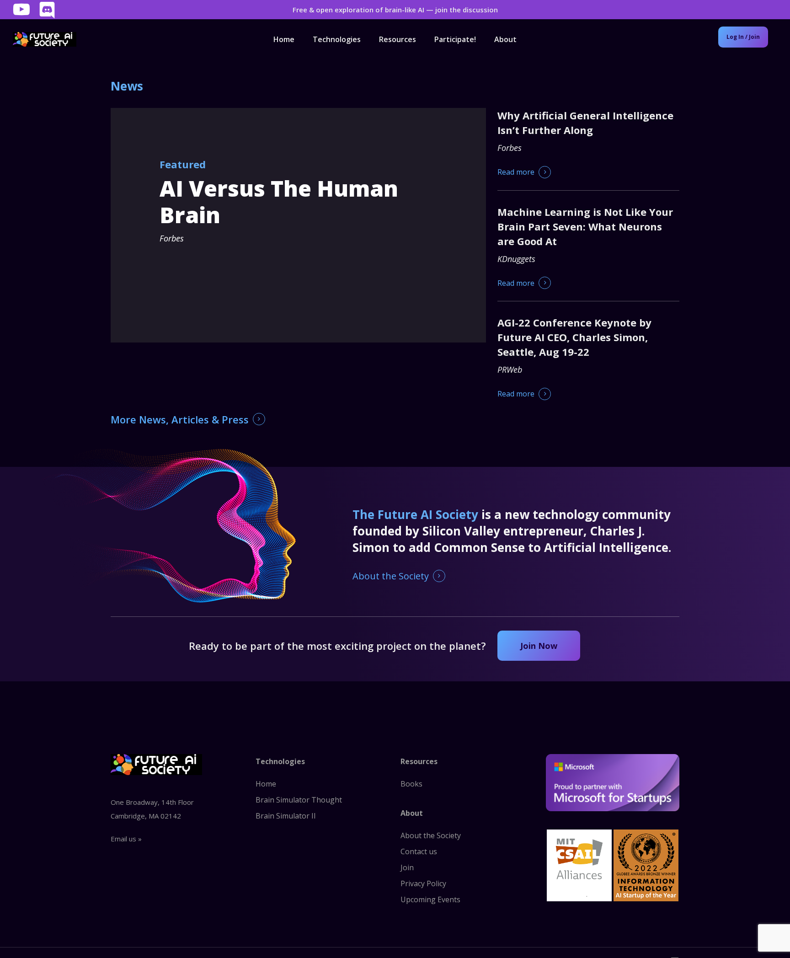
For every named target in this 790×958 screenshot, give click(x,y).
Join (407, 867)
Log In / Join (743, 37)
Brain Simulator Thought (299, 800)
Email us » (126, 838)
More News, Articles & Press (180, 419)
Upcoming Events (430, 899)
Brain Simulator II (286, 816)
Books (411, 784)
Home (266, 784)
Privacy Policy (423, 883)
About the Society (390, 576)
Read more (515, 172)
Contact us (418, 851)
